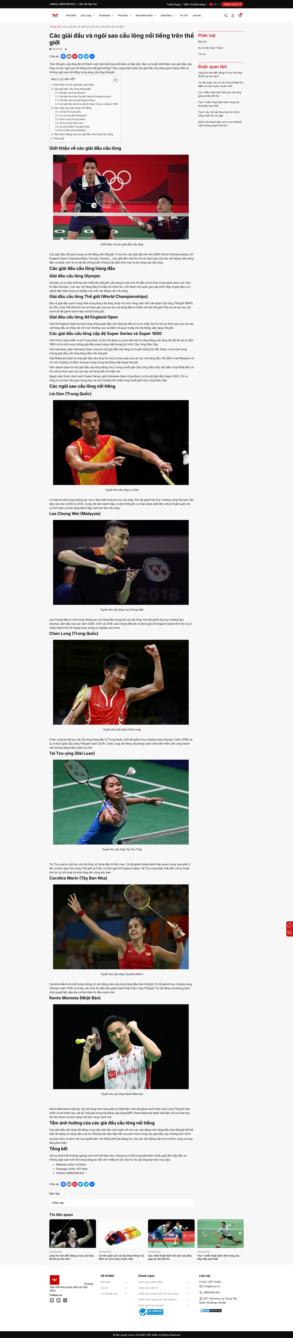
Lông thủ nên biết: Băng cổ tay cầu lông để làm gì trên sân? (220, 74)
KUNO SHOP (231, 4)
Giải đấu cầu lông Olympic (72, 92)
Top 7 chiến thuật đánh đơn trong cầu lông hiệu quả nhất (218, 104)
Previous (52, 1233)
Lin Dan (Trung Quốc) (70, 111)
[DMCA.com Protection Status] (221, 1309)
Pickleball (104, 15)
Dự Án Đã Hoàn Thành (210, 47)
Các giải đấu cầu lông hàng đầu (72, 88)
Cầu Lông (86, 15)
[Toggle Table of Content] (114, 80)
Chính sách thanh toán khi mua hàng (158, 1293)
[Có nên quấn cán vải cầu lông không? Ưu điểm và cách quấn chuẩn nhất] (122, 1233)
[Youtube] (58, 1300)
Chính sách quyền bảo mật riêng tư (157, 1299)
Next (240, 1233)
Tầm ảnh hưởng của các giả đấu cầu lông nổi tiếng (83, 134)
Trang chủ (55, 26)
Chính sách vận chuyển (151, 1305)
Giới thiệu (106, 1281)
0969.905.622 (211, 1292)
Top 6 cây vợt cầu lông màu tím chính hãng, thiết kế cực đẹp (219, 114)
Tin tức (184, 15)
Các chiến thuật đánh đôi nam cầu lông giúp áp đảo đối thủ (219, 94)
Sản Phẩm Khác (144, 15)
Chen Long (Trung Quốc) (72, 119)
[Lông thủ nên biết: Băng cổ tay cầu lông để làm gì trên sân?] (72, 1233)
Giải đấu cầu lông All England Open (77, 100)
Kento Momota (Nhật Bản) (73, 130)
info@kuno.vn (211, 1286)
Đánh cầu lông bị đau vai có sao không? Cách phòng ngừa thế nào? (220, 123)
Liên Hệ (196, 15)
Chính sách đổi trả (148, 1287)
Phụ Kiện (123, 15)
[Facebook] (52, 1300)
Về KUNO (71, 15)
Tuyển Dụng (173, 4)
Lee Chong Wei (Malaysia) (73, 115)
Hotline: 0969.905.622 (62, 4)
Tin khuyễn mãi (109, 1293)
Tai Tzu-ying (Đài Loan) (71, 123)
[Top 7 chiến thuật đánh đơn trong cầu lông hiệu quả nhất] (220, 1233)
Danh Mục (166, 15)
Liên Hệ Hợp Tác (88, 4)
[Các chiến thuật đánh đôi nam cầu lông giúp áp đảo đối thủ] (171, 1233)
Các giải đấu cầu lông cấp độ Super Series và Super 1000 (89, 104)
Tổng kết (59, 138)
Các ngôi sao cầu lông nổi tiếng (72, 107)
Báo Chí (202, 41)
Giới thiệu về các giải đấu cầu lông (73, 84)
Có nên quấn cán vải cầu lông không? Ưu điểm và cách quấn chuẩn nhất (220, 84)
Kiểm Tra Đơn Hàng (194, 4)
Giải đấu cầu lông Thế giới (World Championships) (85, 96)
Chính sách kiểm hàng (150, 1281)
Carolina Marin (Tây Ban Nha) (75, 126)
